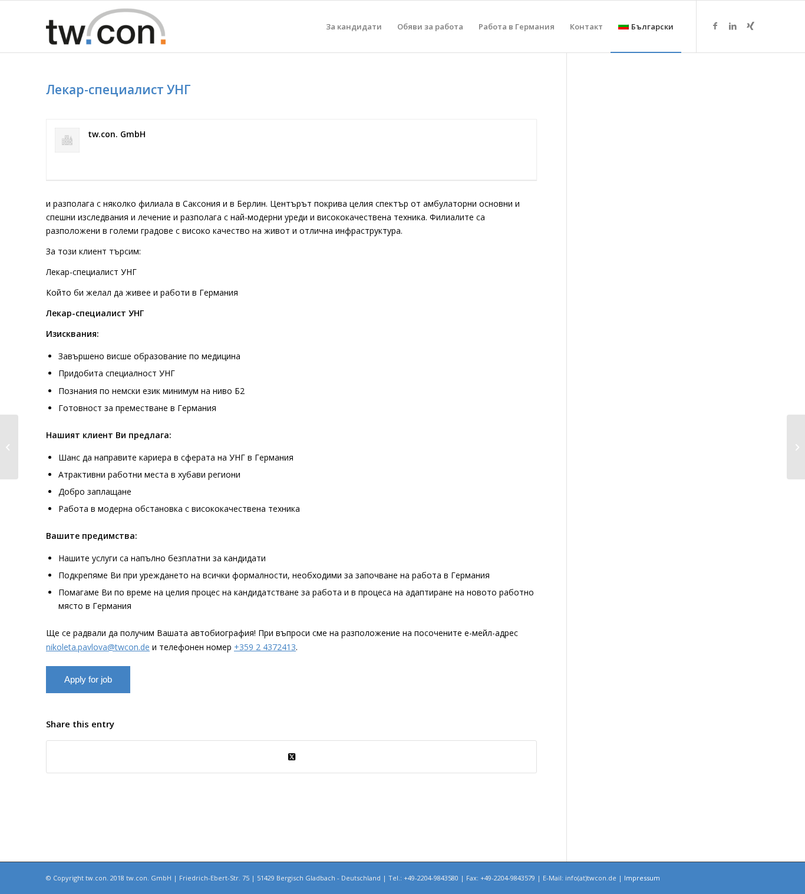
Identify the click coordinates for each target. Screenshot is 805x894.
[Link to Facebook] (715, 26)
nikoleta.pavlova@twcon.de (98, 647)
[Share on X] (291, 757)
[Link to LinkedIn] (732, 26)
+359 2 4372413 (265, 647)
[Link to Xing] (750, 26)
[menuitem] (354, 26)
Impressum (642, 877)
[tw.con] (106, 26)
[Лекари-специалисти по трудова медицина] (9, 447)
